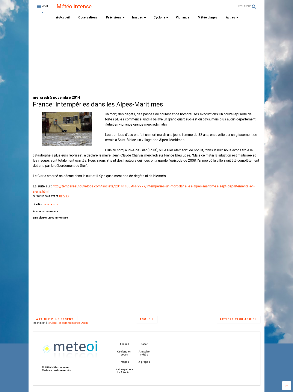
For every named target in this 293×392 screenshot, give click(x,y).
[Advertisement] (146, 58)
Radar (144, 344)
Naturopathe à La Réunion (124, 371)
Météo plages (207, 17)
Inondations (51, 204)
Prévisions (113, 17)
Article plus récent (55, 319)
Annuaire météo (144, 353)
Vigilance (182, 17)
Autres (230, 17)
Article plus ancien (238, 319)
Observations (87, 17)
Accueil (64, 17)
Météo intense (74, 6)
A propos (144, 361)
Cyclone (159, 17)
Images (137, 17)
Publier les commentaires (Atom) (69, 322)
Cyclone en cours (124, 353)
